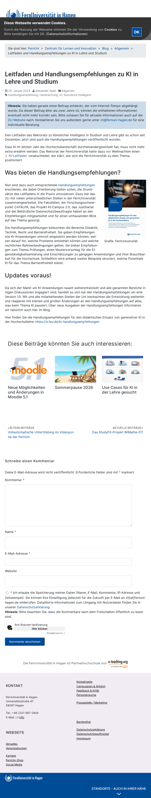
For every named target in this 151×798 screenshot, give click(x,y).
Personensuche (86, 695)
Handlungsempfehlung (23, 95)
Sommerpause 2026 (74, 387)
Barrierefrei (83, 721)
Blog (105, 48)
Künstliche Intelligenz (77, 95)
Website (11, 571)
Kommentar (14, 480)
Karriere (11, 755)
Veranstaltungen (16, 748)
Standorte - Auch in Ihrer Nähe (119, 789)
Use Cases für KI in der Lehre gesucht (119, 390)
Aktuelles (11, 744)
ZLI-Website (16, 120)
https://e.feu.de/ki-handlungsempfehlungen (67, 322)
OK (136, 31)
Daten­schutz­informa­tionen (67, 34)
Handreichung (49, 95)
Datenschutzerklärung (33, 607)
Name (10, 532)
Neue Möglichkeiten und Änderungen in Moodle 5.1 (26, 392)
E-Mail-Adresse (17, 553)
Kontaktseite (84, 681)
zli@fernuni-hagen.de (116, 120)
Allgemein (121, 48)
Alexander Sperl (45, 90)
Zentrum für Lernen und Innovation (70, 48)
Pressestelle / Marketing (91, 702)
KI (61, 95)
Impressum (83, 738)
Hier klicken (40, 628)
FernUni (33, 48)
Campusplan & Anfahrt (90, 686)
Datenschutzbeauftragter (92, 733)
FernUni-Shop (14, 760)
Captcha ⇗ (56, 633)
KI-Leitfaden (18, 156)
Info (21, 717)
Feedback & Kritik (87, 690)
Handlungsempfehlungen (76, 185)
